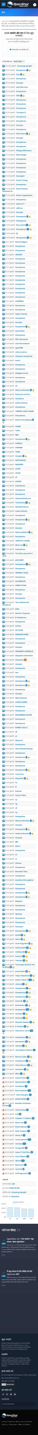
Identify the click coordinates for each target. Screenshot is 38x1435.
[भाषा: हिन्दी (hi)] (34, 4)
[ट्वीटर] (7, 1394)
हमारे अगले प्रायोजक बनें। (9, 1404)
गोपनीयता (20, 1424)
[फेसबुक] (3, 1394)
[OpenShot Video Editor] (17, 4)
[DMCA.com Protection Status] (8, 1384)
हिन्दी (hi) (28, 1424)
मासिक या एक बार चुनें (19, 53)
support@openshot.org (11, 1378)
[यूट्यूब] (14, 1394)
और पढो (3, 1255)
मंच (9, 1381)
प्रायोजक (5, 1399)
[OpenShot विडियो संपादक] (10, 1415)
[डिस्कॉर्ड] (11, 1394)
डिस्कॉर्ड (12, 1381)
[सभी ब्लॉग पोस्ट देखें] (18, 1230)
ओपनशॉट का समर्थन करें (19, 49)
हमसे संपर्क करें (7, 1371)
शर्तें (24, 1424)
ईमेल (6, 1381)
